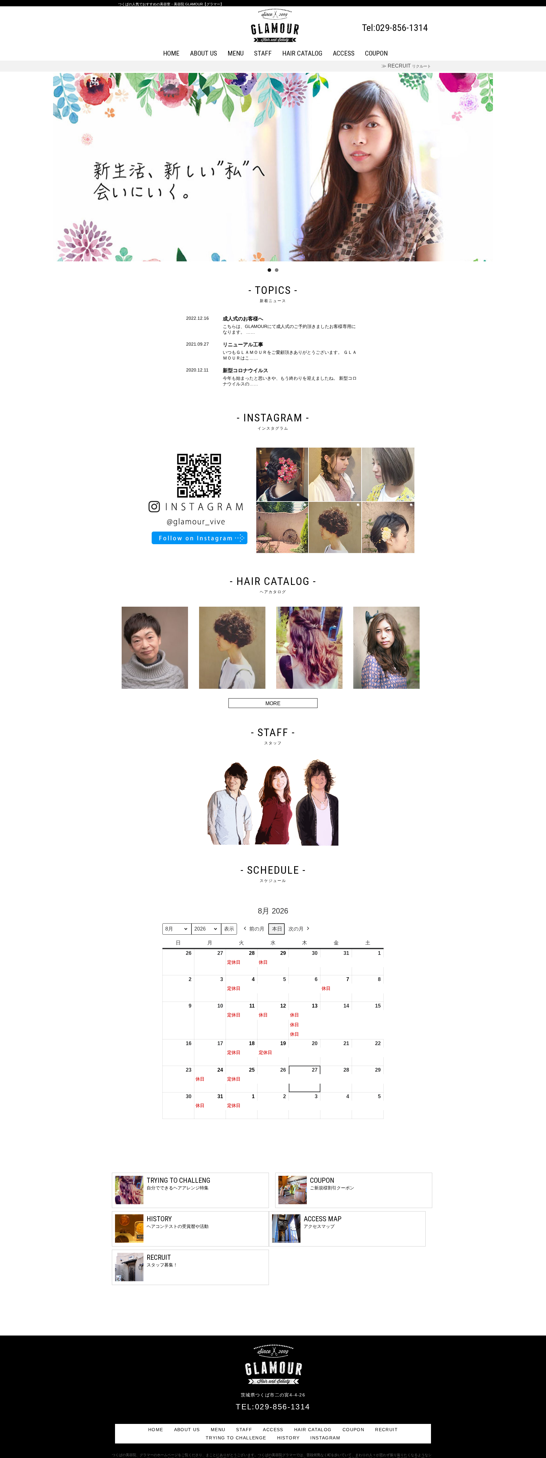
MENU (236, 53)
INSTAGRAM (325, 1437)
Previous (43, 167)
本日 (277, 928)
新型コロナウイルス (245, 370)
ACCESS (344, 53)
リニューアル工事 (243, 344)
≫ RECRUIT (406, 65)
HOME (171, 53)
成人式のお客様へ (243, 318)
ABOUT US (203, 53)
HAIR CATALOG (302, 53)
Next (502, 167)
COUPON (376, 53)
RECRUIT (386, 1429)
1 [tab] (269, 270)
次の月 (296, 928)
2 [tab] (276, 270)
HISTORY (288, 1437)
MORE (273, 703)
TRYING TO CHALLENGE (236, 1437)
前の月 (256, 928)
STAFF (263, 53)
